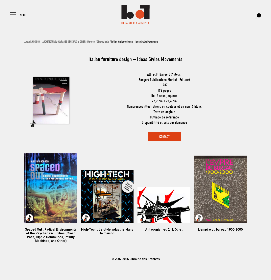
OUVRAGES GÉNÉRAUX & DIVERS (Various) (76, 42)
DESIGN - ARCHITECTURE (44, 42)
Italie (107, 42)
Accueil (28, 42)
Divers (100, 42)
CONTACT (164, 137)
